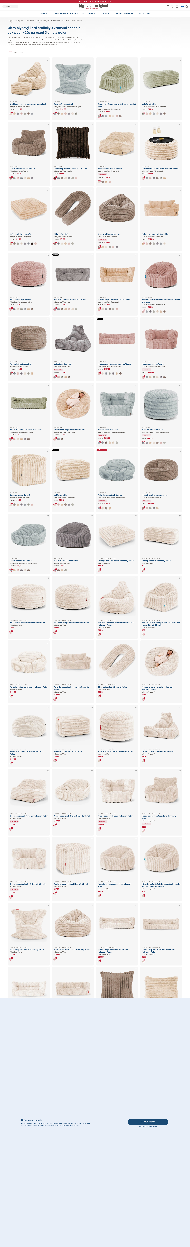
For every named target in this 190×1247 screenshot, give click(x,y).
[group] (11, 113)
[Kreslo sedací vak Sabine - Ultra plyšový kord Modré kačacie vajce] (29, 535)
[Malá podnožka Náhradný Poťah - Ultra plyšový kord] (73, 726)
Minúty (104, 1)
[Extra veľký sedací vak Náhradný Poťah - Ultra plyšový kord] (29, 924)
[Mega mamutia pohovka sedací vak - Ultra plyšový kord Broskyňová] (73, 404)
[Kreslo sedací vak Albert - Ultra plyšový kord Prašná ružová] (161, 338)
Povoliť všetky (148, 1122)
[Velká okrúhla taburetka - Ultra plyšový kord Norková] (29, 338)
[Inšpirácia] (172, 6)
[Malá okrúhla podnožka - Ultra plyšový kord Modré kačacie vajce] (161, 404)
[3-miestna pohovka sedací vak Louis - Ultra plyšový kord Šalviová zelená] (29, 404)
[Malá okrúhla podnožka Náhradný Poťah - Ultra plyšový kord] (117, 726)
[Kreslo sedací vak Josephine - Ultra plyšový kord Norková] (29, 143)
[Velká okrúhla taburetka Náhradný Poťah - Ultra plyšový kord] (29, 597)
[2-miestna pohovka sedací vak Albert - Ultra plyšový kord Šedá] (73, 274)
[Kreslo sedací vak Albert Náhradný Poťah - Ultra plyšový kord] (29, 858)
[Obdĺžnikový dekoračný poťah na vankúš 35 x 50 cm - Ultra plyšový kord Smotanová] (161, 988)
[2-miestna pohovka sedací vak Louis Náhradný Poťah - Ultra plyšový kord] (29, 988)
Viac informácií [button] (74, 1125)
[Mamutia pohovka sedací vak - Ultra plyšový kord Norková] (161, 469)
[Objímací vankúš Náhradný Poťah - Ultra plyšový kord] (117, 661)
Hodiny (98, 1)
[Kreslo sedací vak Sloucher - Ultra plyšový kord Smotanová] (117, 143)
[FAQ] (176, 6)
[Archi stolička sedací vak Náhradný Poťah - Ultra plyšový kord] (73, 924)
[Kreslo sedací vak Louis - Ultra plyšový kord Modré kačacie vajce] (117, 404)
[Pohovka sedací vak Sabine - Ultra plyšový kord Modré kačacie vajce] (117, 469)
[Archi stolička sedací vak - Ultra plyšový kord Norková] (117, 208)
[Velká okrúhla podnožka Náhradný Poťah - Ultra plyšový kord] (73, 597)
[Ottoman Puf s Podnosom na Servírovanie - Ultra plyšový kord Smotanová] (161, 143)
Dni (92, 1)
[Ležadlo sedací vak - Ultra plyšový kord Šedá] (73, 338)
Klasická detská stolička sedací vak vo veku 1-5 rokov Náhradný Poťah (161, 886)
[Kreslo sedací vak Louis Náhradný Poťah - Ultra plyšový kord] (117, 790)
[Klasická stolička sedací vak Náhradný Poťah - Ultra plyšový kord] (117, 858)
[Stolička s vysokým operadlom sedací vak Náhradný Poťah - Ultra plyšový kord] (117, 597)
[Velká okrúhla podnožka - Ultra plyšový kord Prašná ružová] (29, 274)
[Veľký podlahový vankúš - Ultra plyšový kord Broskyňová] (29, 208)
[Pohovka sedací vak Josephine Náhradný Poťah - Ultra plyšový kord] (73, 661)
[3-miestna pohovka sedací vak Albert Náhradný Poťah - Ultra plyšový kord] (161, 924)
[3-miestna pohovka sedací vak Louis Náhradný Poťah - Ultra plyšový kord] (117, 924)
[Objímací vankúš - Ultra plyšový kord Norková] (73, 208)
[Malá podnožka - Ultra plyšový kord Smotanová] (73, 469)
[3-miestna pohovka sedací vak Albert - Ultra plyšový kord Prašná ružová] (117, 338)
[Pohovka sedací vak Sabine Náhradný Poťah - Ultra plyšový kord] (29, 661)
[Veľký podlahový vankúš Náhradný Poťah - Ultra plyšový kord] (117, 535)
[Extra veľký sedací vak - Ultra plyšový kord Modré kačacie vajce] (73, 78)
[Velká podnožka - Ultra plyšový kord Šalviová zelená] (161, 78)
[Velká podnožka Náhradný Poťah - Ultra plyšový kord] (161, 535)
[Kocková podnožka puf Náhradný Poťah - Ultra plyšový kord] (73, 858)
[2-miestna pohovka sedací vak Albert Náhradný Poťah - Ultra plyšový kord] (73, 988)
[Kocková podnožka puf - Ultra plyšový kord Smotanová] (29, 469)
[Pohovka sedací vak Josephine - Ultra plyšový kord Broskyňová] (161, 208)
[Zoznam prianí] (167, 6)
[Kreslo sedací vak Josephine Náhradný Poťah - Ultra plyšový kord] (161, 790)
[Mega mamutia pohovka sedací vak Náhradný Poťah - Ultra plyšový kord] (161, 661)
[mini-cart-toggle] (187, 6)
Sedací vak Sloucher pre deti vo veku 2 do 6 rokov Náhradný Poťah (161, 625)
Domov (11, 20)
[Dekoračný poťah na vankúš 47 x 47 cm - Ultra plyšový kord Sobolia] (73, 143)
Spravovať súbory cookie (148, 1126)
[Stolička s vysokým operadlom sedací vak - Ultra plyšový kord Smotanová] (29, 78)
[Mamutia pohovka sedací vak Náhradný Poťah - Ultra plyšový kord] (29, 726)
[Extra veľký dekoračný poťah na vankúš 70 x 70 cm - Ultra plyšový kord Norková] (117, 988)
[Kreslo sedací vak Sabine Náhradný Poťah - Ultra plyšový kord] (73, 790)
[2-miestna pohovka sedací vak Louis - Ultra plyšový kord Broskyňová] (117, 274)
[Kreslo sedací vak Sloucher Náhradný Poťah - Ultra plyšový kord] (29, 790)
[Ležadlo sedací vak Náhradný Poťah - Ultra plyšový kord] (161, 726)
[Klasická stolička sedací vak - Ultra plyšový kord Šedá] (73, 535)
